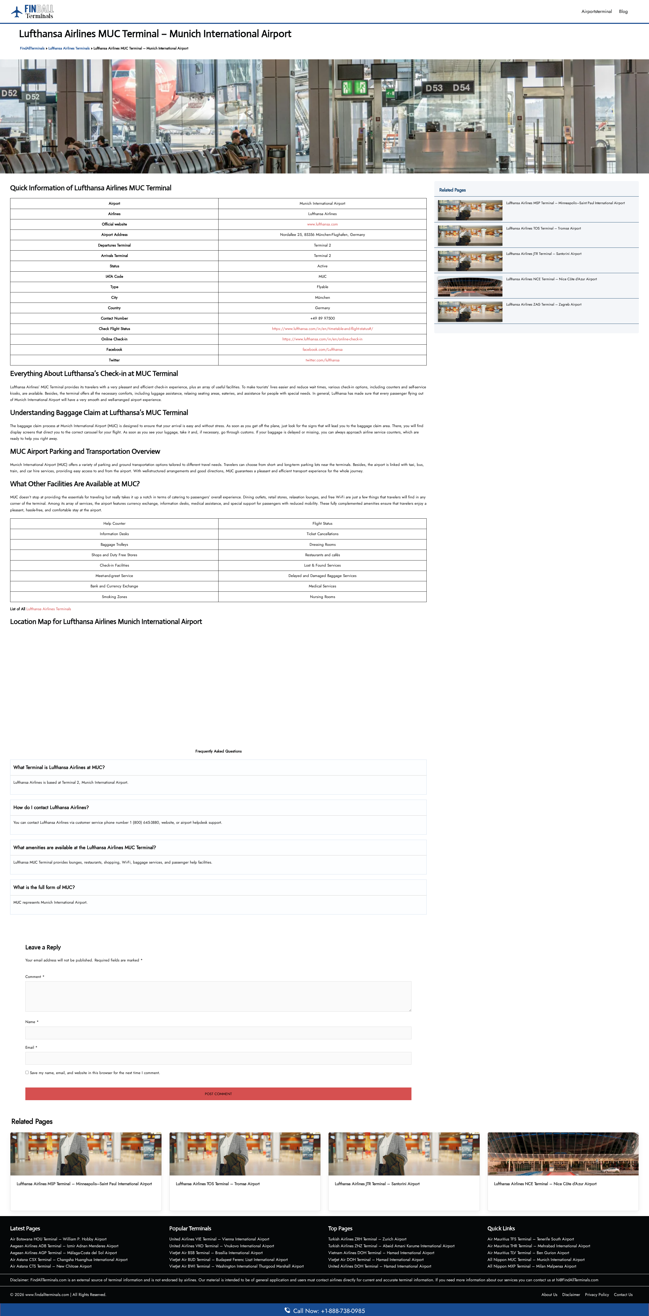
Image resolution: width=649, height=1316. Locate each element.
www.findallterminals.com (47, 1294)
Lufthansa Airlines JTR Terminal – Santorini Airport (543, 253)
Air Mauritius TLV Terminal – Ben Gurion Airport (528, 1253)
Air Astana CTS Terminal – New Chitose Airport (51, 1266)
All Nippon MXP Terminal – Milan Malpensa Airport (532, 1266)
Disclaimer (571, 1294)
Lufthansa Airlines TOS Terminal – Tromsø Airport (543, 228)
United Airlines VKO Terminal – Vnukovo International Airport (221, 1246)
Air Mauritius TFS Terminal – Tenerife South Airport (531, 1239)
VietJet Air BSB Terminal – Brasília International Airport (216, 1253)
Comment (35, 976)
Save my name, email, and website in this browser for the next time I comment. (95, 1073)
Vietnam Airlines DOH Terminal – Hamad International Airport (381, 1253)
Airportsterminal (597, 11)
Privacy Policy (597, 1294)
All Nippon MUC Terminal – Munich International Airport (536, 1259)
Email (31, 1047)
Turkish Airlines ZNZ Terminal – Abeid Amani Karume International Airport (391, 1246)
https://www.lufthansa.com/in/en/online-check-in (322, 339)
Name (32, 1022)
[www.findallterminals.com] (32, 11)
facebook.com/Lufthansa (322, 349)
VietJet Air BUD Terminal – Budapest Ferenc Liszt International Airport (228, 1259)
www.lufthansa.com (322, 224)
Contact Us (623, 1294)
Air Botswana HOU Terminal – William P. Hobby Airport (58, 1239)
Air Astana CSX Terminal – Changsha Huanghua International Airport (69, 1259)
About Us (549, 1294)
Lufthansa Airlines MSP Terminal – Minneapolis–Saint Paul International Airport (565, 202)
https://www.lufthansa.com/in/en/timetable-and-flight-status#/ (322, 328)
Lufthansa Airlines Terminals (69, 48)
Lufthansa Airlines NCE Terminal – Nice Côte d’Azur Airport (551, 279)
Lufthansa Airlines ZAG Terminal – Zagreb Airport (543, 304)
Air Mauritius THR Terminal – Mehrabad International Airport (539, 1246)
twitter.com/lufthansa (322, 360)
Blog (623, 11)
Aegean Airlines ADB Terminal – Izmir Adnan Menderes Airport (64, 1246)
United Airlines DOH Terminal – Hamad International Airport (379, 1266)
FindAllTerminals (32, 48)
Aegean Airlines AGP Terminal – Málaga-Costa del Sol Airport (63, 1253)
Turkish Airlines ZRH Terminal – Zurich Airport (367, 1239)
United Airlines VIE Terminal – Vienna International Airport (219, 1239)
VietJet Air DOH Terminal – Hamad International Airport (376, 1259)
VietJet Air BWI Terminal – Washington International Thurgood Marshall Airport (236, 1266)
